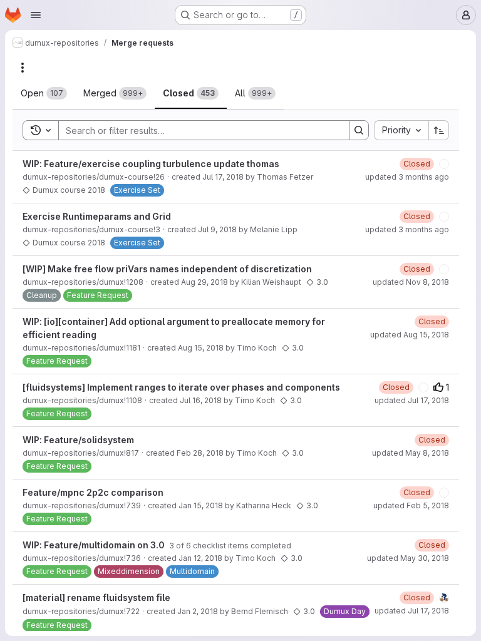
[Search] (359, 130)
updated (407, 177)
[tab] (44, 93)
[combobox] (401, 130)
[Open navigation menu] (36, 15)
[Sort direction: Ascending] (439, 130)
